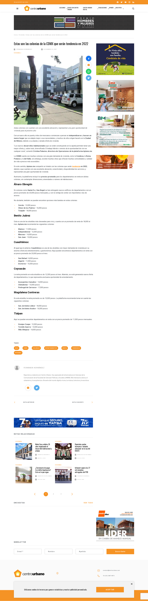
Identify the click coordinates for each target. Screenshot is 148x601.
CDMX (25, 348)
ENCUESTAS (19, 503)
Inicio (16, 35)
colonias (36, 348)
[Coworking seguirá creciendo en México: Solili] (73, 409)
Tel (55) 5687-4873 (109, 575)
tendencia (76, 166)
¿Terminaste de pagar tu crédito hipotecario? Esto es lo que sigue (43, 470)
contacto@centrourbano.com (111, 570)
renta (65, 348)
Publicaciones (102, 8)
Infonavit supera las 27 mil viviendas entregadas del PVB (82, 470)
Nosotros (119, 8)
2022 (16, 348)
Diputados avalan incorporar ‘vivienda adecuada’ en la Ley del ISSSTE (82, 447)
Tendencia (76, 348)
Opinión (111, 8)
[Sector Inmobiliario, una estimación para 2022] (33, 409)
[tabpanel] (53, 464)
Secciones (62, 8)
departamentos (51, 348)
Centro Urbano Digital (87, 8)
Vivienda (22, 35)
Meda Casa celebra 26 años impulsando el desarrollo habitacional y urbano (43, 447)
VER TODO (88, 503)
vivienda (18, 352)
